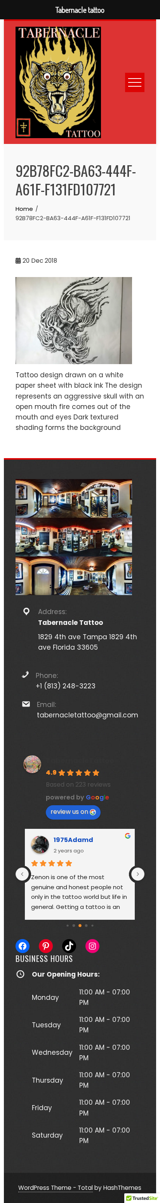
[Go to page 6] (92, 925)
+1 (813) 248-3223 (66, 686)
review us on (69, 811)
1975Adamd (73, 839)
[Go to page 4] (80, 925)
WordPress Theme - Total (55, 1188)
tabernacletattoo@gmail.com (87, 715)
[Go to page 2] (67, 925)
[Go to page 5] (86, 925)
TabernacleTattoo (80, 760)
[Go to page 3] (74, 925)
